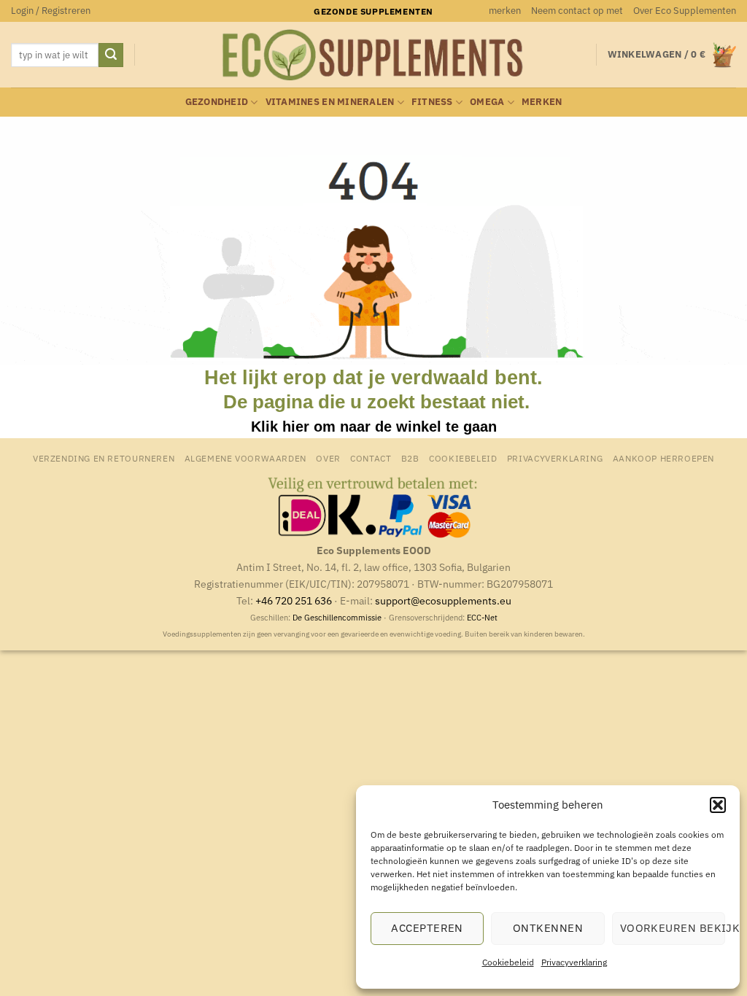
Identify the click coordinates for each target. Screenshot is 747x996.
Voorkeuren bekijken (672, 928)
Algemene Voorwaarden (245, 458)
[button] (718, 805)
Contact (370, 458)
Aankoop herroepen (663, 458)
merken (505, 10)
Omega (487, 102)
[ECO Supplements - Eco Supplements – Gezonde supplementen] (373, 55)
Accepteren (427, 928)
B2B (410, 458)
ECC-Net (482, 617)
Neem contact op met (577, 10)
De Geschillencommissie (337, 617)
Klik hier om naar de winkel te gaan (374, 427)
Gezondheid (217, 102)
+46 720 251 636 (293, 600)
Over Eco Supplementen (684, 10)
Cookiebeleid (508, 962)
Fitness (432, 102)
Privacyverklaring (574, 962)
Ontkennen (548, 928)
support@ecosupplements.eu (443, 600)
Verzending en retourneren (103, 458)
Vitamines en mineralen (330, 102)
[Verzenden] (110, 55)
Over (328, 458)
